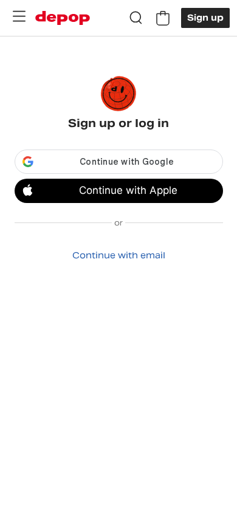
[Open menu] (19, 16)
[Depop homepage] (62, 18)
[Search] (136, 18)
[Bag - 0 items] (162, 18)
